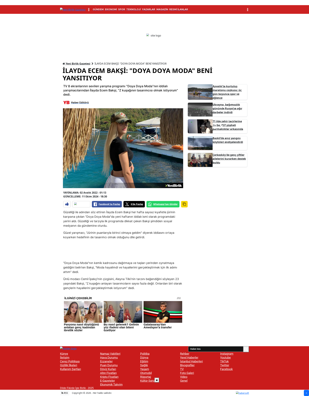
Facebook (226, 369)
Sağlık (144, 365)
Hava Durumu (109, 357)
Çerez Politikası (70, 361)
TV (182, 369)
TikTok (224, 361)
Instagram (226, 353)
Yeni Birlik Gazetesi (77, 63)
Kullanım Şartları (70, 369)
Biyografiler (187, 365)
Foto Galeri (187, 373)
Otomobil (146, 373)
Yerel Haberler (189, 357)
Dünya (144, 357)
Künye (64, 353)
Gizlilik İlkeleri (68, 365)
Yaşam (144, 369)
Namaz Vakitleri (110, 353)
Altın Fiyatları (108, 373)
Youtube (225, 357)
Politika (145, 353)
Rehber (184, 353)
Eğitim (144, 361)
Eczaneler (106, 361)
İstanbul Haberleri (191, 361)
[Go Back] (306, 393)
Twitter (224, 365)
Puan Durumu (109, 365)
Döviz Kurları (108, 369)
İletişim (64, 357)
